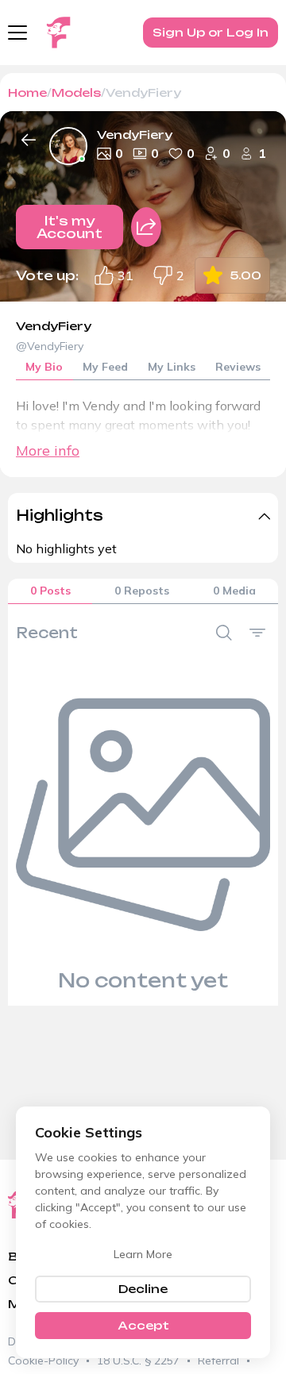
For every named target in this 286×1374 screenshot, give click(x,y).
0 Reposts (141, 590)
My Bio (44, 367)
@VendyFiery (49, 346)
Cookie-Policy (43, 1360)
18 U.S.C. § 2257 (138, 1360)
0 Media (234, 590)
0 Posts (50, 590)
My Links (171, 367)
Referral (218, 1360)
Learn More (143, 1254)
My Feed (105, 367)
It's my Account (69, 227)
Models (76, 92)
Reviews (238, 367)
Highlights (59, 515)
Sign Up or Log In (211, 32)
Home (27, 92)
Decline (143, 1288)
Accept (143, 1325)
